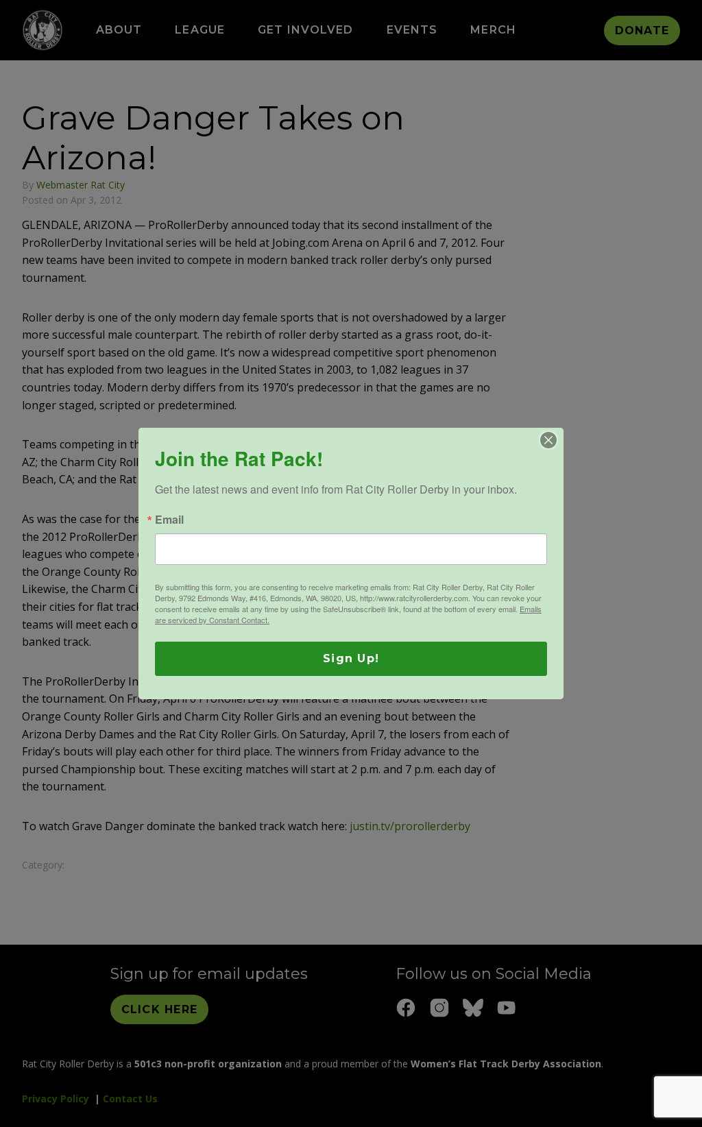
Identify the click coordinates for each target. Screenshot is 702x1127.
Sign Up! (351, 658)
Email (169, 519)
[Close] (548, 440)
